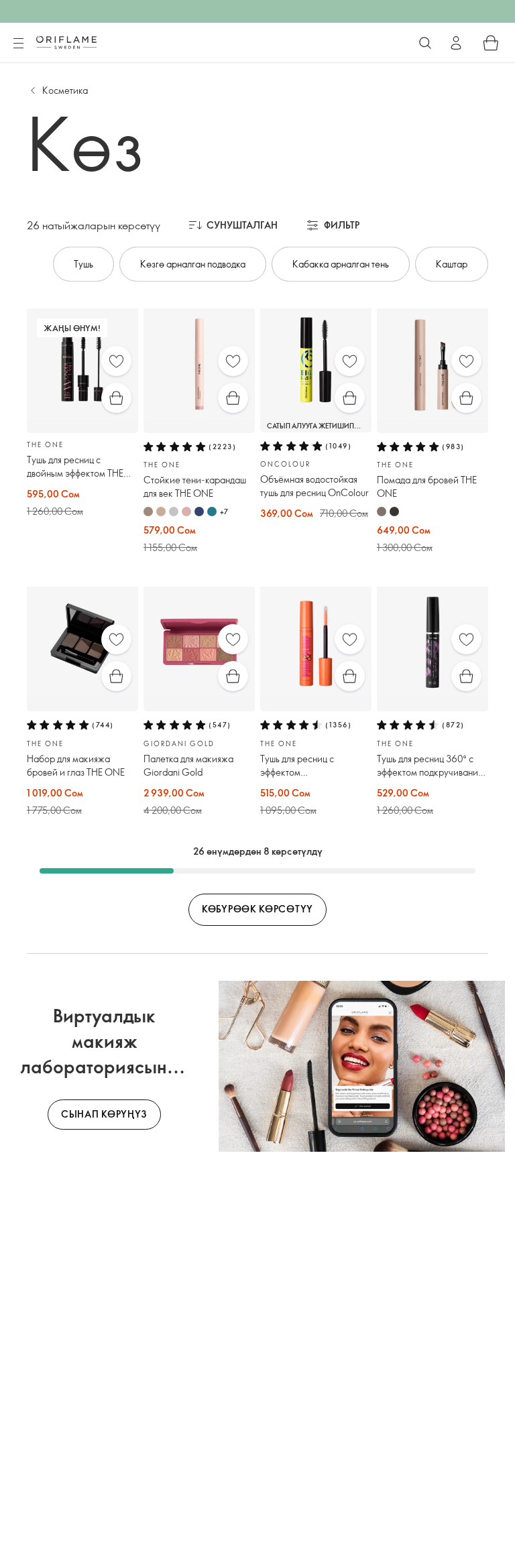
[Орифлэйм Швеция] (66, 42)
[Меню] (18, 44)
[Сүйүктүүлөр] (116, 361)
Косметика (65, 90)
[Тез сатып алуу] (116, 398)
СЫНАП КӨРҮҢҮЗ (104, 1114)
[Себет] (491, 43)
